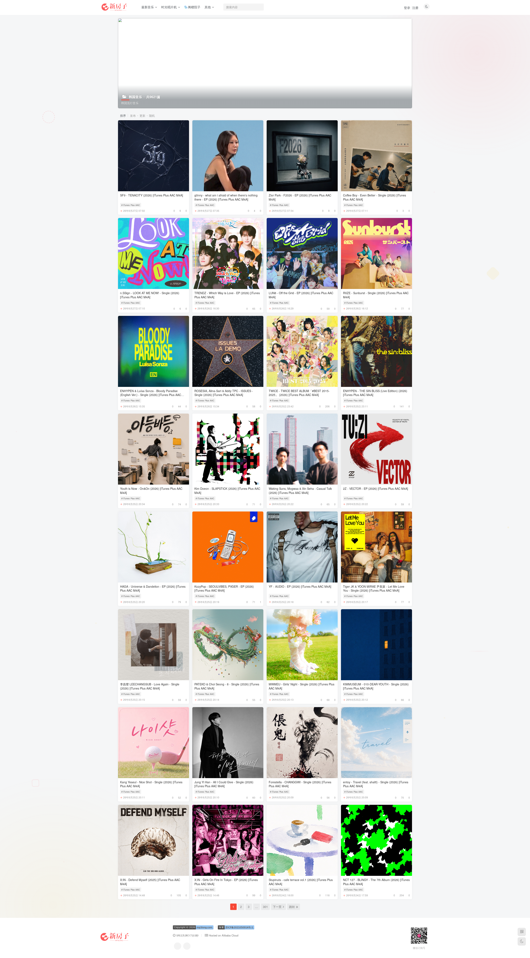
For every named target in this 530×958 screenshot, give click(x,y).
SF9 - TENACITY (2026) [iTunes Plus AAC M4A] (151, 195)
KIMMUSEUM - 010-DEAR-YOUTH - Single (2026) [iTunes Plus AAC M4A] (376, 686)
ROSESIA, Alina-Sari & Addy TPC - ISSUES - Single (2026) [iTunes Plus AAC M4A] (223, 393)
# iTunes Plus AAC (130, 205)
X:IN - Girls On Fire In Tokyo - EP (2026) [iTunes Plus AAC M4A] (226, 882)
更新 (142, 115)
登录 (407, 7)
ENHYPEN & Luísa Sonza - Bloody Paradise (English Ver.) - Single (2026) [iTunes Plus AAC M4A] (150, 395)
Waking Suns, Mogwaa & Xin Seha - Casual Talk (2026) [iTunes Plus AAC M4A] (300, 490)
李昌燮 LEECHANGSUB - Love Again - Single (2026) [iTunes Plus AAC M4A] (149, 686)
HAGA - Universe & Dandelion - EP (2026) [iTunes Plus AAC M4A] (153, 588)
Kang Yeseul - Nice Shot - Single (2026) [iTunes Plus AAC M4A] (151, 784)
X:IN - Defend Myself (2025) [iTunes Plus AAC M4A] (150, 882)
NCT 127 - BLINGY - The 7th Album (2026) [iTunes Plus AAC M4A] (376, 882)
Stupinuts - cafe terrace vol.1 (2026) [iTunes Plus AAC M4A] (301, 882)
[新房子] (114, 936)
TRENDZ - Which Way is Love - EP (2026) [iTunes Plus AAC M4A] (227, 295)
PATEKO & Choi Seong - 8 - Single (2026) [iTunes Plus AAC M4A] (226, 686)
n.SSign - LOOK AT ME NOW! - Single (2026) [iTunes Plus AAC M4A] (149, 295)
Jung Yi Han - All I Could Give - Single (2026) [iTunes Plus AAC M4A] (223, 784)
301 (265, 907)
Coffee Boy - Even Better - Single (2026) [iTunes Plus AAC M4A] (374, 197)
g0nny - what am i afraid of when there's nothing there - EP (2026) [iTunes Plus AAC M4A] (226, 197)
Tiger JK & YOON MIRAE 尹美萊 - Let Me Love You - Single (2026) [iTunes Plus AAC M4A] (373, 588)
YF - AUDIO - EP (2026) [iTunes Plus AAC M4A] (300, 586)
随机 (152, 115)
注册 (415, 7)
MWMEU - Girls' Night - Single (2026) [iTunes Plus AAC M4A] (301, 686)
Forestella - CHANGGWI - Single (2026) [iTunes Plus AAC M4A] (300, 784)
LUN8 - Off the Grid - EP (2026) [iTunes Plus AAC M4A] (301, 295)
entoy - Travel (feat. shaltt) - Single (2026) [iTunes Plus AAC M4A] (375, 784)
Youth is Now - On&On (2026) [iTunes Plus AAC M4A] (151, 490)
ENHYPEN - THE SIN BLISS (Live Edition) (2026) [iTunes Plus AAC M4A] (375, 393)
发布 (133, 115)
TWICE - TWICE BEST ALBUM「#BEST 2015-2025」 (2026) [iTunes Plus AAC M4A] (299, 393)
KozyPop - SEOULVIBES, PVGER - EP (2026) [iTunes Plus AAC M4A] (224, 588)
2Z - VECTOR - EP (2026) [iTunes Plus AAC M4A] (375, 488)
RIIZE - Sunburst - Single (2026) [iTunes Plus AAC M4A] (376, 295)
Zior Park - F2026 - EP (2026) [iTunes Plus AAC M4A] (300, 197)
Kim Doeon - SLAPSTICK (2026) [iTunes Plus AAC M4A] (227, 490)
